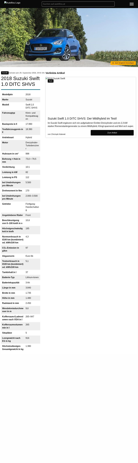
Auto (50, 81)
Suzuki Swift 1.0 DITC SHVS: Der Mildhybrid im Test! (82, 118)
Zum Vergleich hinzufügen (124, 63)
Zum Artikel (112, 133)
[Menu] (132, 4)
